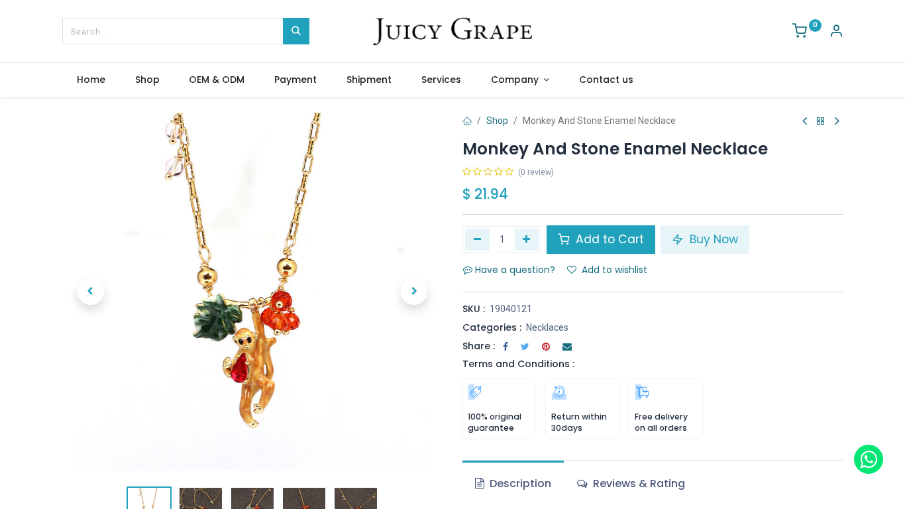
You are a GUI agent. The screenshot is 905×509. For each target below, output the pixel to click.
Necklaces (547, 327)
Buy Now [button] (712, 239)
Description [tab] (519, 483)
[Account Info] (836, 32)
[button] (90, 291)
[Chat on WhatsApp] (868, 459)
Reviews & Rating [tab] (637, 483)
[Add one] (527, 239)
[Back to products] (821, 122)
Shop (497, 120)
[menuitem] (91, 80)
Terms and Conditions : (518, 363)
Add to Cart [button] (608, 239)
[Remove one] (477, 239)
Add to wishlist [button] (614, 269)
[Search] (296, 31)
